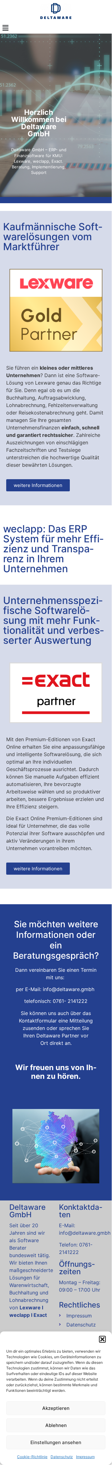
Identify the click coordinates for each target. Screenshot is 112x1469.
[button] (102, 1339)
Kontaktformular (38, 1021)
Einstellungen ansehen (55, 1442)
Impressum (85, 1456)
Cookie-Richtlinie (32, 1456)
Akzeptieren (55, 1408)
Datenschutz (62, 1456)
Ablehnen (56, 1425)
